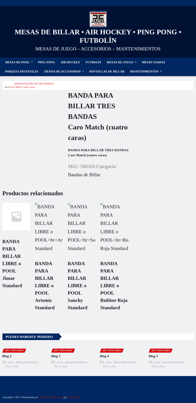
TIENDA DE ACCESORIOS (62, 71)
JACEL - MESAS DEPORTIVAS (23, 362)
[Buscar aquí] (193, 66)
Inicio (7, 87)
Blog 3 (55, 356)
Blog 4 (104, 356)
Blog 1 (153, 356)
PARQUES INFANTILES (21, 71)
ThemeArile (73, 397)
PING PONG (46, 62)
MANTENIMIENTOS (144, 71)
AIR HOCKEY (70, 62)
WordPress (44, 397)
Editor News (57, 397)
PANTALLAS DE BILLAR (106, 71)
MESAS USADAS (153, 62)
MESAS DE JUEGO (120, 62)
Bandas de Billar (84, 174)
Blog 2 (6, 356)
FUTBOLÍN (93, 62)
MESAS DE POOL (17, 62)
